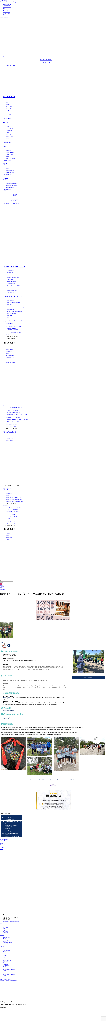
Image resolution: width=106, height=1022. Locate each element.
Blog (4, 8)
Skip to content (3, 0)
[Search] (1, 584)
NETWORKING (10, 432)
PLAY (5, 146)
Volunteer (14, 200)
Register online (7, 697)
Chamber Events (6, 5)
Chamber (2, 946)
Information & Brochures (62, 779)
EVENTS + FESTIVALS (46, 60)
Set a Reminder (88, 677)
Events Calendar (42, 779)
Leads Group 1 (8, 825)
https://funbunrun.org (8, 710)
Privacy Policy (6, 971)
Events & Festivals (14, 267)
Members (2, 935)
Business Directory (7, 4)
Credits (4, 970)
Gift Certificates (4, 840)
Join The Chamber (73, 779)
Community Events (4, 844)
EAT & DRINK (9, 97)
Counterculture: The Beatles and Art (13, 816)
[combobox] (6, 582)
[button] (54, 57)
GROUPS (7, 489)
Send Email (6, 718)
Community (2, 957)
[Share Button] (8, 645)
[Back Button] (2, 642)
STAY (5, 164)
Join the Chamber (7, 7)
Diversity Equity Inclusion (9, 969)
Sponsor (14, 195)
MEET (6, 179)
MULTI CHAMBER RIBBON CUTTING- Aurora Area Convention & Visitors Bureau (12, 829)
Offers (2, 848)
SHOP (5, 123)
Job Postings (51, 779)
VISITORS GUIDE (46, 62)
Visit (1, 923)
